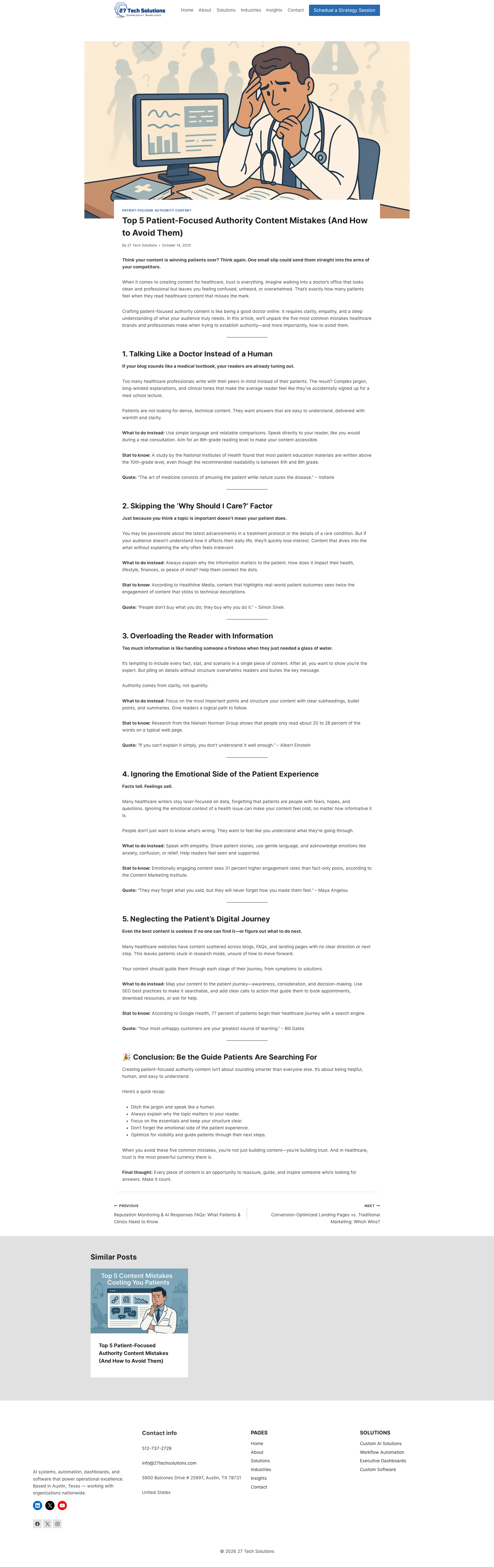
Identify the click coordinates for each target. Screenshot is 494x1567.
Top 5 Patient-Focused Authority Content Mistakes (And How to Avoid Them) (133, 1353)
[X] (47, 1523)
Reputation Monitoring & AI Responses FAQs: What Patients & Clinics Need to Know (177, 1214)
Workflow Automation (382, 1452)
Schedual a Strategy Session (344, 10)
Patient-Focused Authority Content (157, 210)
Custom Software (378, 1469)
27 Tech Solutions (142, 245)
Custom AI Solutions (381, 1443)
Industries (251, 10)
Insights (274, 10)
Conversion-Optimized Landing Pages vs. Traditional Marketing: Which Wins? (325, 1214)
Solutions (226, 10)
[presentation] (139, 1301)
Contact (296, 10)
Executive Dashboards (383, 1460)
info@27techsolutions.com (169, 1463)
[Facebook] (37, 1523)
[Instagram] (57, 1523)
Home (187, 10)
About (205, 10)
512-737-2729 (157, 1448)
